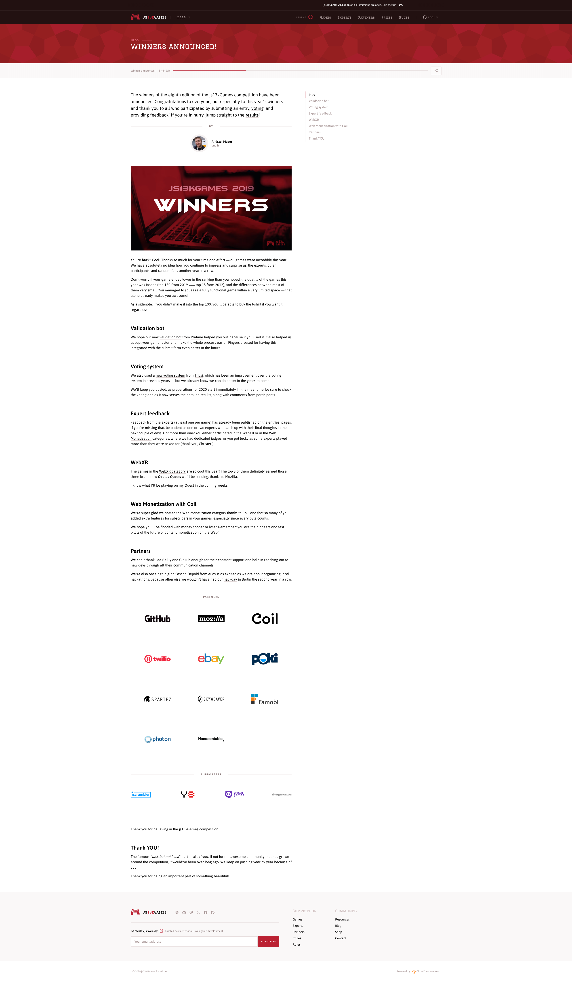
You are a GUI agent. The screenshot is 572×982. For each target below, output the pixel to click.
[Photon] (157, 739)
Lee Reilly (163, 560)
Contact (340, 938)
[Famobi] (264, 699)
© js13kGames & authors (149, 971)
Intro (312, 94)
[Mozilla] (211, 618)
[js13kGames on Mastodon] (191, 912)
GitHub (184, 560)
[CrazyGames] (235, 794)
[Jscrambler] (141, 794)
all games (238, 260)
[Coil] (264, 618)
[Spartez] (157, 699)
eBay (212, 574)
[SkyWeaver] (211, 699)
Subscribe (268, 941)
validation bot (170, 337)
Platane (197, 337)
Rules (404, 17)
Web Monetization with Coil (163, 504)
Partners (366, 17)
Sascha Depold (187, 574)
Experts (344, 17)
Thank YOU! (145, 848)
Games (325, 17)
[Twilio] (157, 659)
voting (257, 108)
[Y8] (188, 794)
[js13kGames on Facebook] (205, 912)
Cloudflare (428, 971)
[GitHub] (157, 619)
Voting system (147, 366)
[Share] (436, 71)
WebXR (248, 433)
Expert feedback (150, 413)
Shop (338, 932)
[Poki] (264, 659)
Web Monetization (196, 513)
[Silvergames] (281, 795)
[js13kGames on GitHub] (212, 912)
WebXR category (172, 471)
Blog (135, 40)
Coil (245, 513)
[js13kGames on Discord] (184, 912)
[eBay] (211, 659)
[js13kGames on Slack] (177, 912)
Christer (205, 444)
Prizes (386, 17)
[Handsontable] (211, 739)
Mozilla (231, 477)
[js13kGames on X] (198, 912)
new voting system (170, 375)
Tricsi (199, 375)
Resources (342, 919)
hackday (230, 579)
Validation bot (147, 328)
